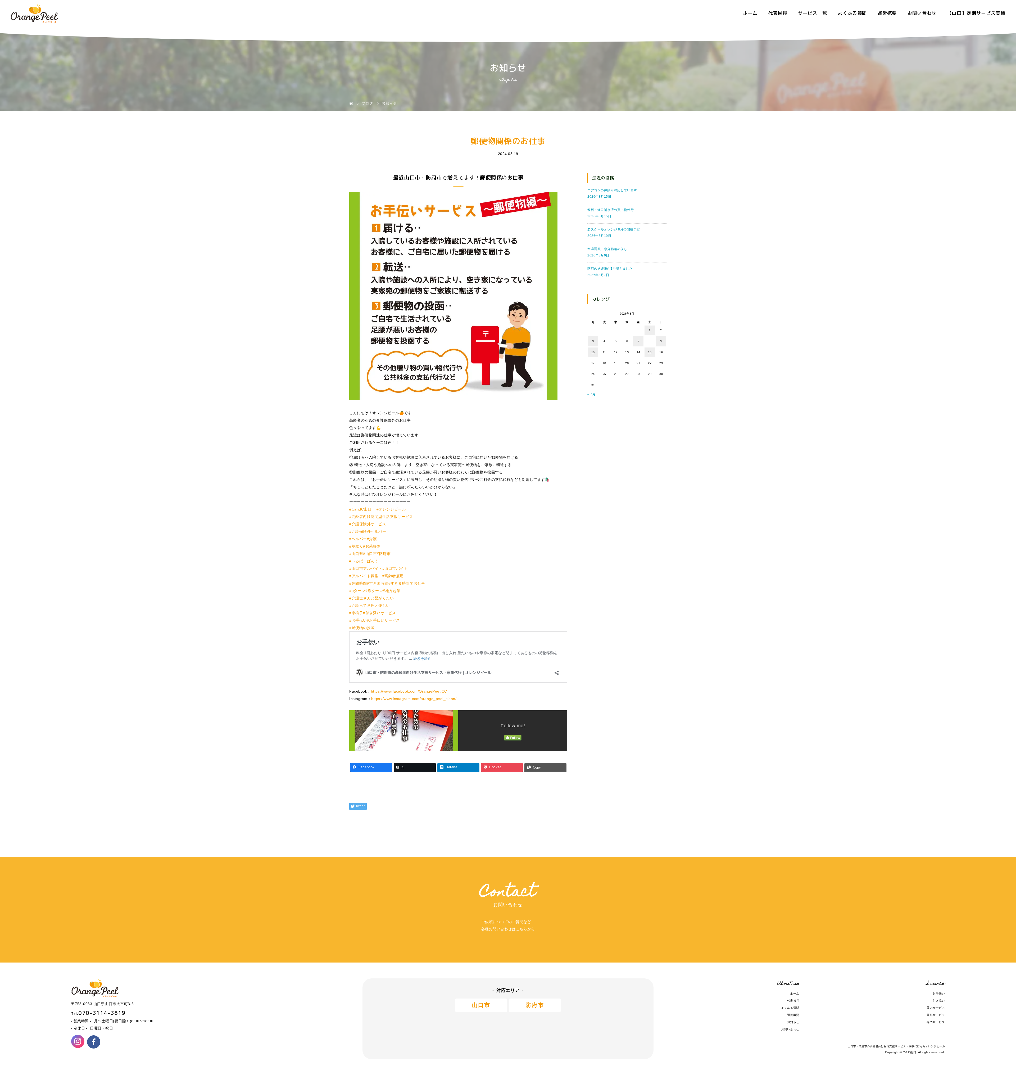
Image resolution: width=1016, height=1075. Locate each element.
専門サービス (936, 1022)
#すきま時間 (377, 583)
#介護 (372, 539)
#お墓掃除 (372, 546)
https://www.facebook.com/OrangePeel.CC (409, 691)
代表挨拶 (777, 13)
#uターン (357, 591)
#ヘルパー (358, 539)
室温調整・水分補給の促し (607, 249)
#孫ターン (374, 591)
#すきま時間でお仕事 (406, 583)
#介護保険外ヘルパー (367, 531)
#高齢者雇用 (393, 576)
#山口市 (370, 554)
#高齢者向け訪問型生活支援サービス (381, 516)
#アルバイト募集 (363, 576)
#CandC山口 (360, 509)
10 (593, 352)
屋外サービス (936, 1015)
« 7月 (591, 394)
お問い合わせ (922, 13)
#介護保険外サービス (367, 524)
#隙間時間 (358, 583)
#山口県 (356, 554)
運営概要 (887, 13)
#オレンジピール (391, 509)
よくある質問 (852, 13)
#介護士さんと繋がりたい (371, 598)
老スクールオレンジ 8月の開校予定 (613, 229)
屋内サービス (936, 1007)
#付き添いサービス (379, 613)
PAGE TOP (990, 1039)
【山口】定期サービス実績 (976, 13)
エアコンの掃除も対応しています (612, 190)
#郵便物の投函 (362, 628)
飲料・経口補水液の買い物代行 (610, 210)
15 (649, 352)
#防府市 (384, 554)
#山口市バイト (395, 568)
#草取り (356, 546)
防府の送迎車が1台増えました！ (611, 268)
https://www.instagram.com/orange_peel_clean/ (413, 699)
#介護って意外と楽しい (369, 605)
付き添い (939, 1000)
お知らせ (793, 1022)
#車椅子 (356, 613)
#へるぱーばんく (363, 561)
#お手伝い (358, 620)
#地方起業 (392, 591)
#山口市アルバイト (365, 568)
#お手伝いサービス (383, 620)
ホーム (750, 13)
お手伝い (939, 993)
